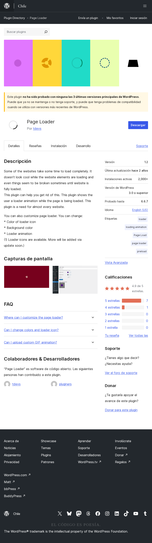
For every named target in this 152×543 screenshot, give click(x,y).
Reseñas (35, 146)
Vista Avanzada (116, 262)
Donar (121, 455)
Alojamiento (12, 455)
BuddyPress (15, 496)
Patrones (47, 462)
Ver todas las (138, 335)
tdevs (37, 128)
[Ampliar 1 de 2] (44, 271)
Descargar (138, 125)
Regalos (123, 462)
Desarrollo (83, 146)
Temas (46, 448)
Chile (16, 514)
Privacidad (11, 462)
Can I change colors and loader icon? (31, 330)
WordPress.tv (90, 462)
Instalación (59, 146)
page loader (139, 243)
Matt (9, 482)
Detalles (14, 146)
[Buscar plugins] (46, 32)
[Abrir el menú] (145, 6)
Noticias (10, 448)
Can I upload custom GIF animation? (30, 342)
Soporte (142, 146)
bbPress (12, 489)
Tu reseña (112, 335)
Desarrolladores (89, 455)
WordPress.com (17, 475)
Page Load (140, 235)
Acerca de (11, 441)
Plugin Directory (14, 18)
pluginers (65, 384)
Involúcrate (123, 441)
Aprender (84, 441)
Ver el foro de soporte (121, 373)
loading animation (136, 227)
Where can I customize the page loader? (33, 317)
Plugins (46, 455)
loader (142, 219)
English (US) (140, 210)
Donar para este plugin (121, 410)
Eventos (121, 448)
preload (141, 251)
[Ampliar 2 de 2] (92, 271)
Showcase (48, 441)
